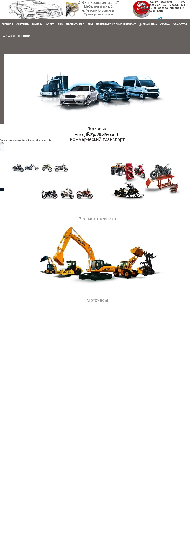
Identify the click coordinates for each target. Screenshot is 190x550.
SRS (60, 24)
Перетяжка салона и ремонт (116, 24)
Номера (37, 24)
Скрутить (22, 24)
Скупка (165, 24)
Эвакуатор (180, 24)
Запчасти (8, 36)
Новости (24, 36)
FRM (90, 24)
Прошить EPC (75, 24)
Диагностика (148, 24)
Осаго (50, 24)
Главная (7, 24)
